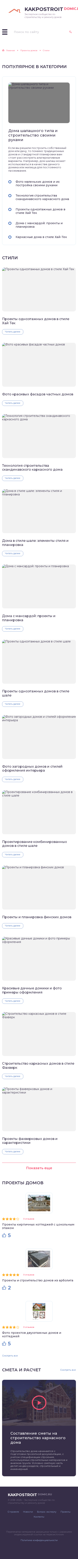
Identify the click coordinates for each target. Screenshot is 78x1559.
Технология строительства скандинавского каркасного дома (42, 197)
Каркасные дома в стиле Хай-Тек (41, 237)
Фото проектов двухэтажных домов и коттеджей (31, 1334)
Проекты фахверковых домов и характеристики (30, 1141)
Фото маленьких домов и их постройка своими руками (38, 183)
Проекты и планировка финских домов (36, 917)
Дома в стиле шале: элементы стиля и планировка (35, 543)
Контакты (39, 1516)
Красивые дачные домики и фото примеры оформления (32, 990)
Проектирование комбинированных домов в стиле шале (34, 844)
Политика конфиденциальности (39, 1540)
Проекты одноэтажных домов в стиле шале (35, 693)
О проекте (13, 1511)
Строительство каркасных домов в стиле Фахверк (38, 1065)
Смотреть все (10, 1355)
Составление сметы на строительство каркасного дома (38, 1438)
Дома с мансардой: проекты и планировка (39, 225)
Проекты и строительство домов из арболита (37, 1280)
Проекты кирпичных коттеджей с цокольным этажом (38, 1226)
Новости (28, 1511)
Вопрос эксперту (46, 1511)
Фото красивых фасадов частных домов (37, 394)
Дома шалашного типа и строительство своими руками (33, 135)
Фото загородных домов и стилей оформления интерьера (32, 768)
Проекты (66, 1511)
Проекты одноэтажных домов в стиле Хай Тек (40, 211)
